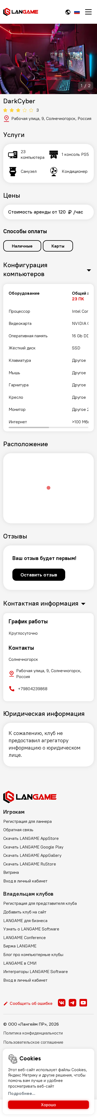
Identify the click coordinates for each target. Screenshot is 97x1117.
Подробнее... (21, 1093)
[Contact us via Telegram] (72, 1002)
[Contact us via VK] (61, 1002)
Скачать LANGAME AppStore (31, 838)
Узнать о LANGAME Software (31, 929)
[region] (48, 357)
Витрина (11, 872)
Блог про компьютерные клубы (33, 954)
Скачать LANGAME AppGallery (32, 855)
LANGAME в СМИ (19, 963)
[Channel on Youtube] (83, 1002)
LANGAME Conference (24, 937)
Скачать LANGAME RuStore (29, 864)
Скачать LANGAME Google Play (33, 847)
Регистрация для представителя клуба (40, 903)
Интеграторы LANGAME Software (35, 971)
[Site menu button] (88, 11)
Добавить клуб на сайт (24, 912)
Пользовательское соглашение (33, 1042)
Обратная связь (18, 829)
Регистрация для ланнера (27, 821)
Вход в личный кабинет (25, 881)
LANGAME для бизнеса (25, 920)
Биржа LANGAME (19, 945)
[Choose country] (68, 12)
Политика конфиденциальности (33, 1033)
